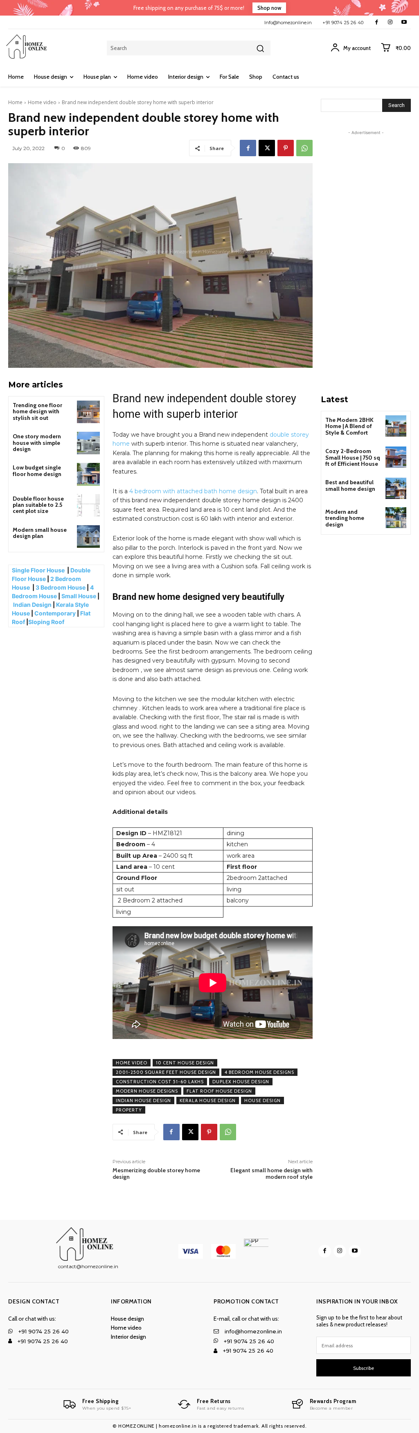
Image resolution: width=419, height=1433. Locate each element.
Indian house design (143, 1100)
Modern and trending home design (344, 518)
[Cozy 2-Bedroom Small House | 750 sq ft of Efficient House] (395, 457)
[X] (267, 148)
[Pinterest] (285, 148)
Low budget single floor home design (37, 470)
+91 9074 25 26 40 (343, 22)
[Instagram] (390, 22)
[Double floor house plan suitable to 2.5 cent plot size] (88, 505)
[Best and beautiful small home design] (395, 488)
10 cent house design (185, 1063)
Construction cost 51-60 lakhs (160, 1081)
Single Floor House (39, 570)
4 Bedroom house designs (259, 1072)
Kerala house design (208, 1100)
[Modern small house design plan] (88, 536)
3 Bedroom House (61, 587)
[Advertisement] (370, 260)
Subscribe (363, 1368)
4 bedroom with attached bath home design (193, 491)
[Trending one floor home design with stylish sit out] (88, 412)
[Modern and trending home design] (395, 517)
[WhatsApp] (304, 148)
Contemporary (55, 613)
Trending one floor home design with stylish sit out (37, 411)
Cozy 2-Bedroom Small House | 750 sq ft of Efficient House (352, 457)
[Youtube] (404, 22)
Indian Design (32, 604)
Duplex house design (240, 1081)
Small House (78, 595)
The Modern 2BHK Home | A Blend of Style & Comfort (349, 426)
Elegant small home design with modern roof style (271, 1173)
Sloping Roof (46, 621)
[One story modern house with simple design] (88, 443)
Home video (42, 102)
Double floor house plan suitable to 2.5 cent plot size (38, 505)
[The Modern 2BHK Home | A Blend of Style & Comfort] (395, 425)
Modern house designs (147, 1091)
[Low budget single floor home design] (88, 474)
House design (262, 1100)
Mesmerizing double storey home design (156, 1173)
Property (129, 1110)
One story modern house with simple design (37, 443)
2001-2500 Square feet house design (166, 1072)
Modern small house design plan (40, 533)
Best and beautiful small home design (350, 485)
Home (15, 102)
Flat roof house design (219, 1091)
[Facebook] (376, 22)
